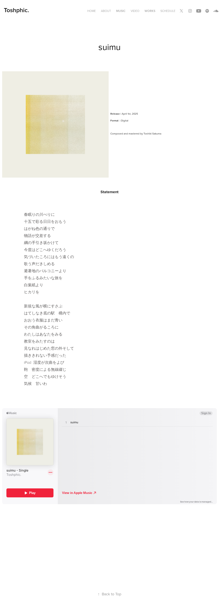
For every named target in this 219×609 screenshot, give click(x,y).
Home (91, 11)
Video (135, 11)
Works (150, 11)
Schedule (167, 11)
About (106, 11)
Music (121, 11)
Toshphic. (16, 10)
